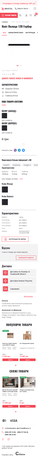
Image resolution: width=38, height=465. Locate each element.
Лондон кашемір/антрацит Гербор (27, 390)
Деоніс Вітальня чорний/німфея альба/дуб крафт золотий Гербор (10, 390)
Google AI (27, 165)
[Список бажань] (31, 15)
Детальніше (28, 296)
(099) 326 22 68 (10, 435)
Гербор (21, 217)
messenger (23, 150)
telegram (19, 150)
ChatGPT (6, 165)
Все (4, 32)
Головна (5, 22)
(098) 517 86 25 (22, 8)
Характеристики (15, 32)
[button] (17, 65)
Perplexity (16, 165)
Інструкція (30, 32)
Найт (4, 105)
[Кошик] (35, 15)
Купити (10, 360)
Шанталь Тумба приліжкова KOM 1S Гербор (9, 344)
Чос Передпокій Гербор (27, 343)
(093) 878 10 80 (10, 432)
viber (15, 150)
